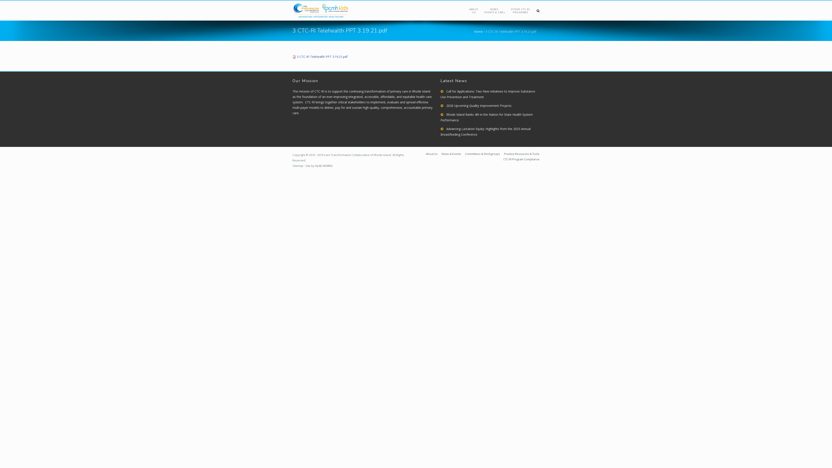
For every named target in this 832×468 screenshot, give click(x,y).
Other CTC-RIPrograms (520, 11)
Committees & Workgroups (482, 154)
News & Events (451, 154)
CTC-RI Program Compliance (521, 159)
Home (478, 31)
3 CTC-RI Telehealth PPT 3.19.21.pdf (322, 57)
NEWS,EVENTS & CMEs (494, 11)
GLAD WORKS (324, 166)
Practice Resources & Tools (522, 154)
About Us (473, 11)
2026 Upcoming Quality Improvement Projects (479, 106)
